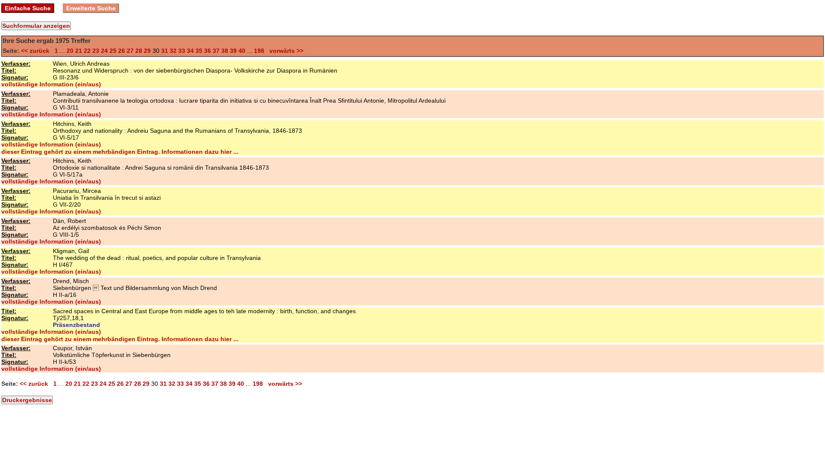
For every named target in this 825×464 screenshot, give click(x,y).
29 (147, 50)
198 (259, 50)
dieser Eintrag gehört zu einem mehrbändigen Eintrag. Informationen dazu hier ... (119, 151)
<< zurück (37, 50)
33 (181, 50)
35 (199, 50)
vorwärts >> (284, 50)
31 (164, 50)
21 (78, 50)
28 (138, 50)
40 (241, 50)
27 (130, 50)
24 (104, 50)
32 (173, 50)
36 (207, 50)
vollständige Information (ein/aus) (51, 84)
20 (70, 50)
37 (216, 50)
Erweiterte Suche (91, 8)
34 (190, 50)
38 (224, 50)
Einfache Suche (28, 8)
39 (233, 50)
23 (95, 50)
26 (121, 50)
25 (113, 50)
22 (87, 50)
